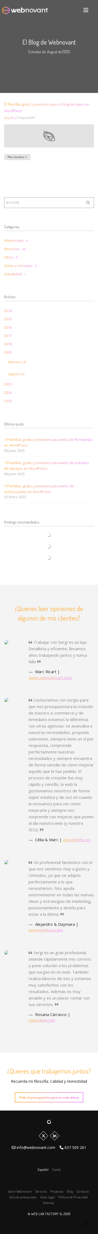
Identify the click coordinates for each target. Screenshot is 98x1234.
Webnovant (16, 240)
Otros (11, 257)
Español (43, 1169)
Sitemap (48, 1203)
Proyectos (56, 1191)
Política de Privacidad (73, 1197)
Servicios (41, 1191)
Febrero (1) (17, 362)
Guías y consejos (20, 265)
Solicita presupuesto (23, 1197)
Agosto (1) (16, 373)
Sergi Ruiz (10, 118)
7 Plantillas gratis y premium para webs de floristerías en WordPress (48, 442)
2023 (8, 384)
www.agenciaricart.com (50, 677)
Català (56, 1169)
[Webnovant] (25, 10)
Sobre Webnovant (20, 1191)
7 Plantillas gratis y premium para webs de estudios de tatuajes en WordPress (46, 465)
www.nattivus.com (46, 930)
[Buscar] (88, 202)
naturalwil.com (42, 1020)
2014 (8, 310)
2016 (8, 327)
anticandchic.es (77, 839)
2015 (8, 319)
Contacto (82, 1191)
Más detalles (16, 157)
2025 (8, 400)
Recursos (15, 248)
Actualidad (15, 273)
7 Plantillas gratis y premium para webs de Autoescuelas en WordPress (39, 489)
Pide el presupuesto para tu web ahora (49, 1097)
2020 (8, 352)
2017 (8, 335)
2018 (8, 343)
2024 (8, 392)
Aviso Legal (47, 1197)
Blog (70, 1191)
